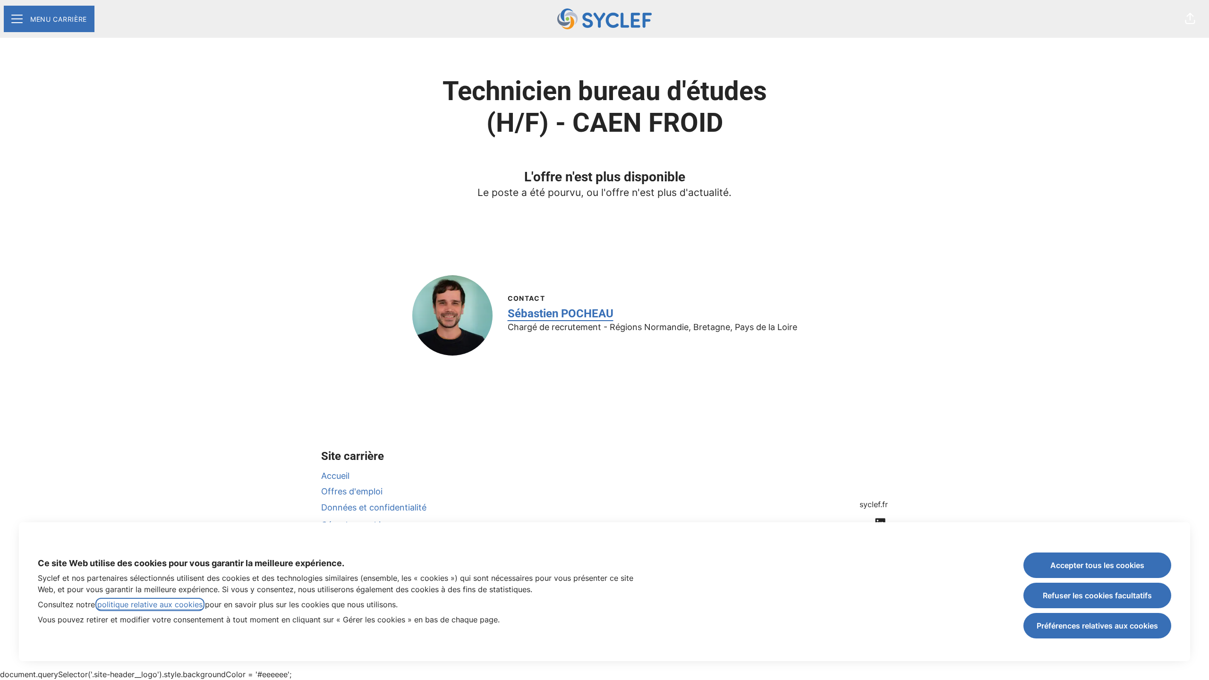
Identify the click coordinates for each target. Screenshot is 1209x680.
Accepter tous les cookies (1097, 565)
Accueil (335, 476)
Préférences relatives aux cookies (1097, 625)
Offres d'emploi (352, 491)
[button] (1190, 19)
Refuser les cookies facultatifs (1097, 595)
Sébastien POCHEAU (560, 313)
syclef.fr (874, 504)
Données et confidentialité (373, 507)
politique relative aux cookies (150, 604)
